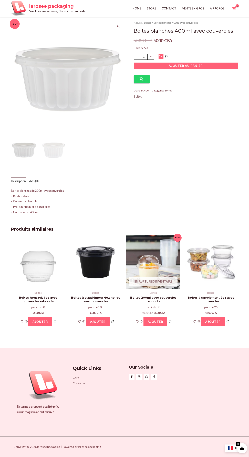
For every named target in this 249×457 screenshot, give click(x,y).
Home (136, 8)
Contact (169, 8)
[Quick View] (26, 321)
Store (151, 8)
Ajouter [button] (40, 321)
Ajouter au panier (186, 65)
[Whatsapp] (146, 377)
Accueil (138, 22)
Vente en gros (193, 8)
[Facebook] (131, 377)
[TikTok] (154, 377)
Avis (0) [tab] (34, 181)
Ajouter (155, 321)
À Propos (217, 8)
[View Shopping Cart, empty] (234, 8)
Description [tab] (18, 181)
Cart (76, 378)
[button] (119, 26)
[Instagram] (139, 377)
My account (80, 383)
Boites (147, 22)
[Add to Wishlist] (161, 56)
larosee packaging (51, 6)
